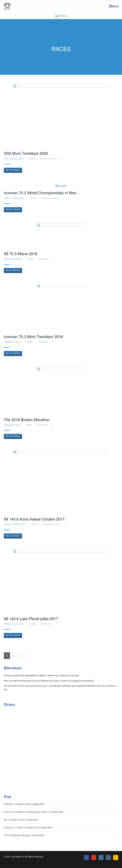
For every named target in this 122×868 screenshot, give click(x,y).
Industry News (51, 524)
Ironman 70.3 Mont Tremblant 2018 (33, 336)
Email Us (62, 15)
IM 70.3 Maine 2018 (20, 253)
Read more (13, 170)
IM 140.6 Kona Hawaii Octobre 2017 (34, 519)
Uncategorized (48, 159)
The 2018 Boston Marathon (27, 419)
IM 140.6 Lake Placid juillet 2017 (31, 618)
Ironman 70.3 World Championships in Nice (40, 192)
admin (32, 159)
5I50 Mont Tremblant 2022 (26, 153)
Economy (43, 259)
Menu (113, 6)
